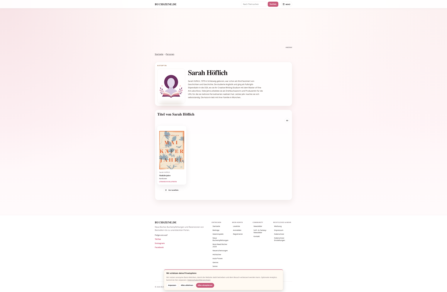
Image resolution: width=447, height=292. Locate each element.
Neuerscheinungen (220, 250)
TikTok (158, 239)
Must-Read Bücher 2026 (220, 245)
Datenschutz (279, 234)
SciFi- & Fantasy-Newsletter (260, 231)
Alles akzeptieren (205, 285)
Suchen (273, 4)
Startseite (159, 54)
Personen (170, 54)
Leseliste (236, 226)
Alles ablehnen (187, 285)
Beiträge (216, 230)
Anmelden (237, 230)
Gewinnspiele (218, 234)
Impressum (278, 230)
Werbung (278, 226)
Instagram (160, 243)
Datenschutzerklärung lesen (198, 280)
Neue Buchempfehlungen (220, 239)
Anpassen (172, 285)
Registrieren (238, 234)
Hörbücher (217, 254)
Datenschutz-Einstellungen (279, 239)
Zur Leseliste (173, 190)
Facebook (159, 247)
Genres (215, 262)
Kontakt (257, 236)
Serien (215, 266)
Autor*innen (218, 258)
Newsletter (258, 226)
